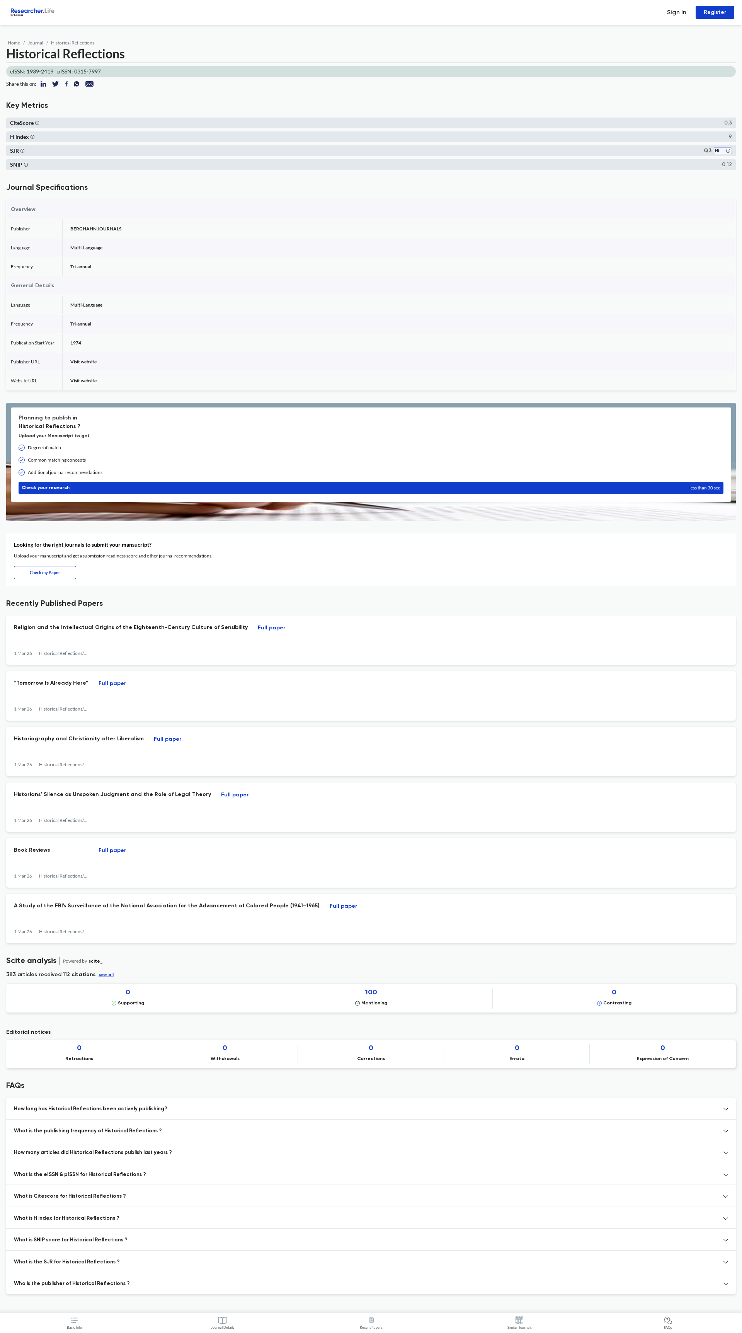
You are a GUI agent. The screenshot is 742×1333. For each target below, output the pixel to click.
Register (715, 12)
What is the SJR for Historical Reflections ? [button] (67, 1262)
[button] (37, 122)
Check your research (371, 488)
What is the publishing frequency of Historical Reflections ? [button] (88, 1131)
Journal (35, 43)
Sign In (676, 12)
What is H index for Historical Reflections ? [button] (66, 1218)
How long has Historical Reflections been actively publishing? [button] (90, 1108)
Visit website (83, 362)
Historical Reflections (72, 43)
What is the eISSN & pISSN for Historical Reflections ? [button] (80, 1174)
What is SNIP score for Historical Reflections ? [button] (71, 1240)
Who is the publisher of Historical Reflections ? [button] (72, 1283)
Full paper (272, 628)
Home (14, 43)
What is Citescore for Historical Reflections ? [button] (70, 1196)
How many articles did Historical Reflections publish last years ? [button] (93, 1152)
